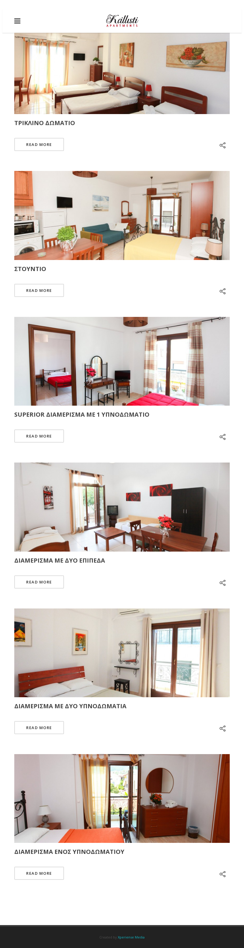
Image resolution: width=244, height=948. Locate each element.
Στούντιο (30, 269)
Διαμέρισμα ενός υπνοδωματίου (69, 852)
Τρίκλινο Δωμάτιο (44, 123)
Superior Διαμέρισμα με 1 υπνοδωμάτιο (81, 414)
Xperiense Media (131, 937)
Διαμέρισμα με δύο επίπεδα (59, 560)
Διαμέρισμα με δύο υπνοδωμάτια (70, 706)
